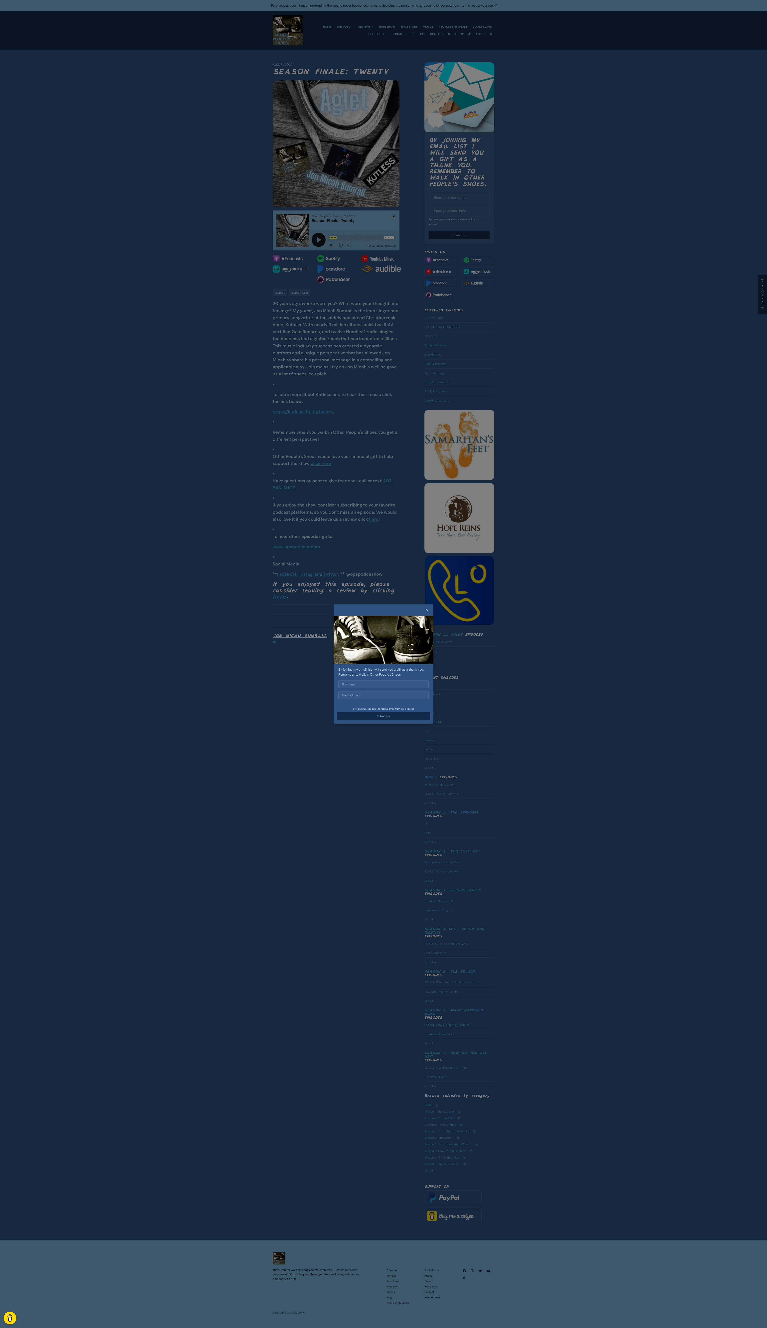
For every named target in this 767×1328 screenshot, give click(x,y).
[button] (427, 610)
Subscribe (383, 716)
